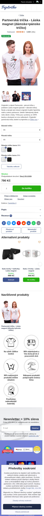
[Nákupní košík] (34, 7)
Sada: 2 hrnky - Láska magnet (31, 270)
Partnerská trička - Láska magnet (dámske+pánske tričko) (11, 328)
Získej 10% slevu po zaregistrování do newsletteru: (21, 422)
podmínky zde (34, 436)
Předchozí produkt (10, 230)
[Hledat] (28, 7)
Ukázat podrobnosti (22, 512)
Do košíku (27, 188)
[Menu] (39, 7)
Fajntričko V (12, 203)
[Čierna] (9, 159)
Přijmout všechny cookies (22, 507)
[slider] (20, 32)
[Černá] (9, 149)
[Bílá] (3, 149)
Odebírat (35, 428)
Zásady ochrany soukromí (22, 500)
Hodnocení (11, 32)
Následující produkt (32, 230)
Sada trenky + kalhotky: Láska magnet (11, 270)
